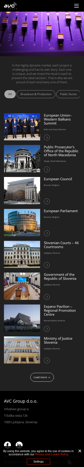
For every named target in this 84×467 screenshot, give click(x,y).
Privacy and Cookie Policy (51, 454)
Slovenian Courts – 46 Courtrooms (61, 244)
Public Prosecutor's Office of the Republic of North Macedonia (61, 151)
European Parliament (61, 210)
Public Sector (68, 94)
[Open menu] (76, 5)
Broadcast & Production (36, 94)
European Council (58, 178)
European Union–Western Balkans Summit (58, 119)
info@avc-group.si (16, 409)
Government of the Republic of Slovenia (60, 276)
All (10, 94)
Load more (40, 377)
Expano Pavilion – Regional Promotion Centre (60, 310)
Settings (38, 461)
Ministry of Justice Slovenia (58, 340)
